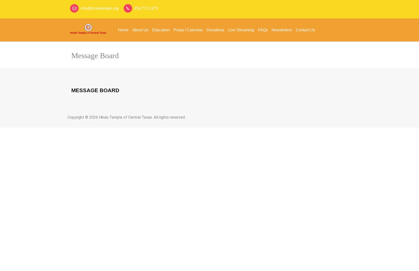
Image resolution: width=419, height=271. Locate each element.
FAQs (263, 30)
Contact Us (305, 30)
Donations (215, 30)
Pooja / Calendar (188, 30)
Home (123, 30)
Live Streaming (241, 30)
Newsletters (282, 30)
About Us (140, 30)
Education (161, 30)
